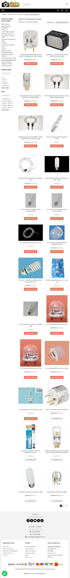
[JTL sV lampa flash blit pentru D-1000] (57, 353)
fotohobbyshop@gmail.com (36, 537)
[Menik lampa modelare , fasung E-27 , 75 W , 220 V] (57, 164)
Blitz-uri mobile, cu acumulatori (6, 27)
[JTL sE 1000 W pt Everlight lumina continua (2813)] (57, 200)
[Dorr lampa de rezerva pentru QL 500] (30, 395)
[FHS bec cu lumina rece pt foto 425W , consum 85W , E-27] (30, 268)
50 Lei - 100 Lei (7, 101)
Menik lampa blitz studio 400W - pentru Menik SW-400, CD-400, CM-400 (31, 137)
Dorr (4, 79)
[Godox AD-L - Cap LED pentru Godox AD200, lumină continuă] (57, 40)
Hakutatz (5, 85)
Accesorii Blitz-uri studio (7, 32)
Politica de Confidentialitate (10, 551)
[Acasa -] (10, 4)
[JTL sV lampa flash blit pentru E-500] (30, 353)
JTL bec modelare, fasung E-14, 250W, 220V (30, 325)
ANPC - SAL (28, 557)
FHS (4, 81)
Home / (5, 14)
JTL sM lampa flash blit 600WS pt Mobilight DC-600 (57, 243)
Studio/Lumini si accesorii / (16, 14)
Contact (5, 555)
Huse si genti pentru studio (8, 58)
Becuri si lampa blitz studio (8, 60)
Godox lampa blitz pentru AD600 (57, 492)
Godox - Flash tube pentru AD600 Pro (57, 409)
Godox (5, 83)
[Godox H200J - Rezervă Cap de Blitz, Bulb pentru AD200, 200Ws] (30, 82)
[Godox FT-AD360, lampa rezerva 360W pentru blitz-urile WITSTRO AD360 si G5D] (57, 437)
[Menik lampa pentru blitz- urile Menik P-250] (30, 164)
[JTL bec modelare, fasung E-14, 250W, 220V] (30, 309)
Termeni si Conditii (8, 549)
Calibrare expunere (6, 65)
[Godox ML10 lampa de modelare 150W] (30, 478)
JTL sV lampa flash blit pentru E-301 (57, 324)
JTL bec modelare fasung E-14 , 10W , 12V (57, 281)
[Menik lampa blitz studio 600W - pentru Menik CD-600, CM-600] (57, 81)
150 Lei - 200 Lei (7, 105)
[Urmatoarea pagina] (66, 506)
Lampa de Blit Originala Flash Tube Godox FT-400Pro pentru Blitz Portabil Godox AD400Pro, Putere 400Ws (30, 55)
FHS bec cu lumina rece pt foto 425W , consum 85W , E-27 (30, 281)
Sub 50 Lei (5, 99)
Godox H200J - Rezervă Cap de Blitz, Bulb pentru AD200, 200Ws (30, 96)
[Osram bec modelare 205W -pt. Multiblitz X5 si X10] (30, 437)
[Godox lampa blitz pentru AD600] (57, 478)
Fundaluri (4, 43)
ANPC (26, 555)
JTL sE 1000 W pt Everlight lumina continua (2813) (57, 210)
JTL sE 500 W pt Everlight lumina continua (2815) (30, 210)
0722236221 (36, 532)
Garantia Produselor (30, 551)
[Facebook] (28, 520)
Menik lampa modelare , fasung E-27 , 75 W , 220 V (56, 179)
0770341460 (36, 534)
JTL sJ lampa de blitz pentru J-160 (31, 242)
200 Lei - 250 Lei (7, 107)
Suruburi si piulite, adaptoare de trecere (7, 63)
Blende (3, 47)
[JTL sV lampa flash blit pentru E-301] (57, 308)
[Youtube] (35, 520)
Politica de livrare (7, 553)
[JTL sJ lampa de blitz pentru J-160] (30, 233)
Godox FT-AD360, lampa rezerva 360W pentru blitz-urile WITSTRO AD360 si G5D (56, 451)
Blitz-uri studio (5, 24)
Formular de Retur (30, 553)
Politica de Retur (29, 549)
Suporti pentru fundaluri (8, 45)
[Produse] (3, 11)
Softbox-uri (4, 30)
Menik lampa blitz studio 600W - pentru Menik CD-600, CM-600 (57, 96)
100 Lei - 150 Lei (7, 103)
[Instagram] (42, 520)
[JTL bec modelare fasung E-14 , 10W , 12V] (57, 268)
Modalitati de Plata (30, 546)
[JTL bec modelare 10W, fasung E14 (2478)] (57, 123)
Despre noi (6, 546)
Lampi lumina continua (7, 33)
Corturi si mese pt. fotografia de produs (7, 51)
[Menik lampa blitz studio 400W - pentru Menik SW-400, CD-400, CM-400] (30, 122)
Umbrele (3, 49)
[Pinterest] (31, 520)
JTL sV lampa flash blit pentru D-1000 (57, 368)
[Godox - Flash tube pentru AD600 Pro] (57, 395)
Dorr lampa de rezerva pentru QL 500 (30, 409)
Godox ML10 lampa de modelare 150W (30, 492)
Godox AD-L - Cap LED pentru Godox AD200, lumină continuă (57, 55)
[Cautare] (67, 4)
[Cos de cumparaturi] (67, 10)
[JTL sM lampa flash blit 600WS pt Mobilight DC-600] (57, 232)
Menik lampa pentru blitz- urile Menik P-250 (30, 179)
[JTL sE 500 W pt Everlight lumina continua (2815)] (30, 200)
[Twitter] (38, 520)
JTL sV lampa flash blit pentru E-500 (30, 368)
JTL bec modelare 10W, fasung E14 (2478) (56, 137)
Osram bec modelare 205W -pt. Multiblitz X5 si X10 (30, 451)
